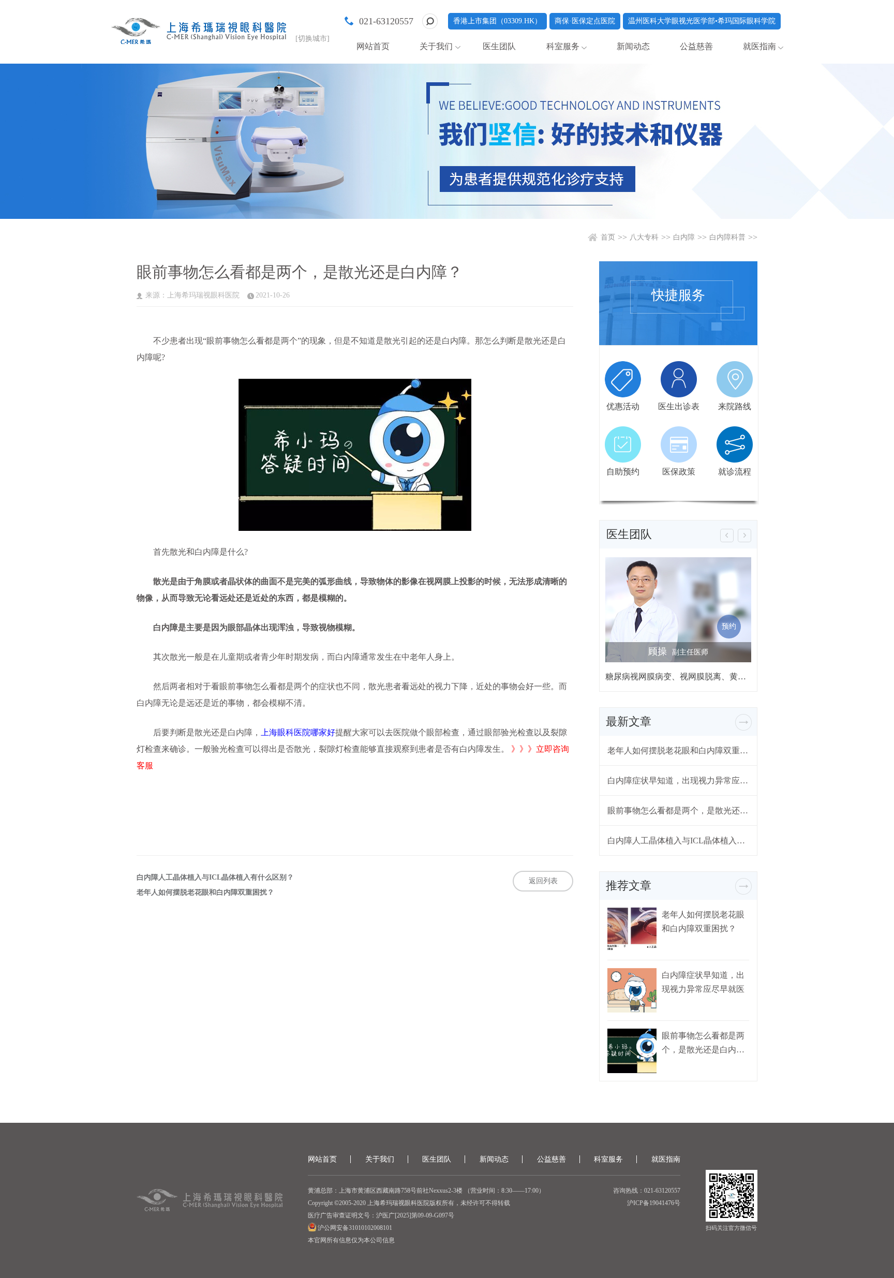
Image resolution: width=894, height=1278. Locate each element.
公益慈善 (696, 46)
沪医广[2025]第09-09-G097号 (415, 1215)
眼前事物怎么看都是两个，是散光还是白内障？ (678, 810)
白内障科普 (727, 237)
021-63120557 (386, 21)
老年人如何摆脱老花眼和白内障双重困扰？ (205, 892)
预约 (729, 626)
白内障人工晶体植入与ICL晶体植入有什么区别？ (215, 877)
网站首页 (373, 46)
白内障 (684, 237)
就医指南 (759, 46)
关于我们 (436, 46)
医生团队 (499, 46)
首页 (608, 237)
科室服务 (562, 46)
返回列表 (543, 881)
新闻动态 (633, 46)
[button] (727, 535)
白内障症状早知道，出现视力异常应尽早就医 (678, 780)
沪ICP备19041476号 (653, 1203)
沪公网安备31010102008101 (354, 1227)
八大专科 (644, 237)
